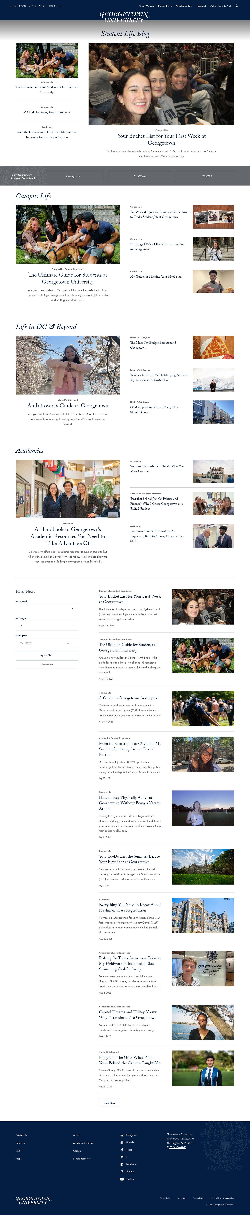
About (76, 1135)
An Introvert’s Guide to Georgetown (67, 406)
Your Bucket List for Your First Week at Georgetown (161, 140)
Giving (32, 5)
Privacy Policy (165, 1197)
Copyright (182, 1197)
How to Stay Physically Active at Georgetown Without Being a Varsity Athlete (129, 804)
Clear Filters (47, 664)
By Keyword (21, 601)
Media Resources (82, 1158)
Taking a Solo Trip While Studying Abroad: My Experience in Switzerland (158, 378)
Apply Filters (46, 655)
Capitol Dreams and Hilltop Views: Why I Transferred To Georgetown (128, 1015)
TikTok (207, 177)
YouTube (140, 177)
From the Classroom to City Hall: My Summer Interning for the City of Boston (47, 135)
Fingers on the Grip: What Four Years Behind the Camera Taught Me (129, 1061)
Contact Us (21, 1135)
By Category (21, 618)
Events (22, 5)
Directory (20, 1143)
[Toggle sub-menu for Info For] (60, 6)
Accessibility (198, 1197)
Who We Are (147, 6)
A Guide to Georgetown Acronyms (47, 112)
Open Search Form (237, 5)
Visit (18, 1150)
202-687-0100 (177, 1147)
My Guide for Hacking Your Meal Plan (156, 277)
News (13, 5)
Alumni (42, 5)
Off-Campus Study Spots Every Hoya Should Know (154, 410)
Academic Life (183, 6)
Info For (53, 5)
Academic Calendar (83, 1143)
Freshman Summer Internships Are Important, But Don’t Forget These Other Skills (157, 536)
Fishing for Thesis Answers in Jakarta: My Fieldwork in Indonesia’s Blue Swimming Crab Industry (129, 964)
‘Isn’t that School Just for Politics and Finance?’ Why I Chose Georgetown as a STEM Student (156, 504)
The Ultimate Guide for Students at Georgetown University (47, 90)
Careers (77, 1150)
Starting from (21, 635)
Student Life (165, 6)
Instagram (73, 177)
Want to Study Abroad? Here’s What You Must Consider (157, 469)
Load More (109, 1103)
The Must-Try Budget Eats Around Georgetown (153, 345)
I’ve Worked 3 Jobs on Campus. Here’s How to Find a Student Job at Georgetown (158, 215)
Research (201, 6)
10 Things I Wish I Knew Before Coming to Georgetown (157, 247)
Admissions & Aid (220, 6)
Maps (18, 1158)
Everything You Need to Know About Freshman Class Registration (130, 908)
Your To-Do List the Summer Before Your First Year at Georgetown (129, 860)
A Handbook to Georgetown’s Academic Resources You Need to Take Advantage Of (67, 537)
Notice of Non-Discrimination (222, 1197)
